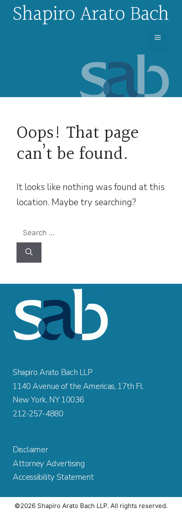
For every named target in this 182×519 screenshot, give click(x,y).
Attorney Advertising (49, 463)
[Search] (29, 252)
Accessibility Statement (53, 477)
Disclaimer (30, 449)
